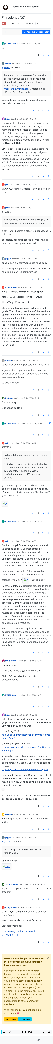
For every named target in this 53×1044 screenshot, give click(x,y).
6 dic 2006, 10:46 (37, 884)
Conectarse (25, 1019)
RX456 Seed (10, 43)
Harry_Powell (11, 287)
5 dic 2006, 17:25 (31, 398)
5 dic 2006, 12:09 (28, 207)
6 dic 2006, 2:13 (29, 837)
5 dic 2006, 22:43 (29, 715)
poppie (8, 63)
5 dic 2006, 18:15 (28, 443)
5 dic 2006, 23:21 (30, 814)
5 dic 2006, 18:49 (34, 661)
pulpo (7, 184)
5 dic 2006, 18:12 (34, 423)
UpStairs (9, 398)
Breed (7, 119)
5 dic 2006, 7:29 (29, 63)
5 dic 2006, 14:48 (29, 259)
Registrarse (10, 1019)
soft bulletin (10, 661)
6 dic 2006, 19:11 (35, 907)
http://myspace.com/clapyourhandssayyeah (25, 769)
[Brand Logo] (6, 6)
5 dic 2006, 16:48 (30, 360)
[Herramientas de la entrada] (48, 55)
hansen (8, 360)
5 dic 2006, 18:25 (34, 521)
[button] (4, 1040)
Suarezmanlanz (12, 884)
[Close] (47, 958)
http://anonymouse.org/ (16, 88)
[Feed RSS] (37, 23)
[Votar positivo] (33, 55)
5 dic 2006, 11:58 (28, 184)
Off (3, 23)
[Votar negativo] (43, 55)
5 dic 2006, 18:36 (28, 541)
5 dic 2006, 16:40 (35, 287)
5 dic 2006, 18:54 (34, 695)
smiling (8, 814)
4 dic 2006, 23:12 (34, 43)
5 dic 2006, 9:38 (28, 119)
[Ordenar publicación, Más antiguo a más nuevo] (5, 32)
